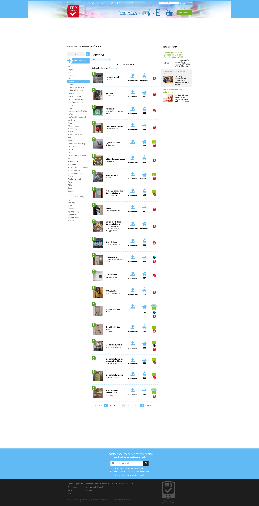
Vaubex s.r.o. (110, 161)
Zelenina (71, 220)
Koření (70, 114)
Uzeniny (71, 209)
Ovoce (70, 152)
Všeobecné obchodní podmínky (97, 484)
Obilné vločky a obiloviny (76, 144)
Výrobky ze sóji (73, 211)
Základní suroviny (74, 217)
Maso (70, 123)
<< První (99, 405)
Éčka (69, 3)
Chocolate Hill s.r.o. (111, 277)
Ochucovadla (72, 146)
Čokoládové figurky (76, 90)
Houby (70, 105)
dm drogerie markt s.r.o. (113, 347)
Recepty (92, 3)
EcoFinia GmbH (110, 145)
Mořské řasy (72, 129)
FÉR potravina (72, 46)
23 (93, 189)
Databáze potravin (80, 3)
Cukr (69, 73)
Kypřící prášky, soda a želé (77, 117)
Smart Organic (110, 178)
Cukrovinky (72, 76)
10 (137, 405)
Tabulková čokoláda (77, 87)
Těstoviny (71, 203)
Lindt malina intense (114, 126)
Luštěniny (71, 120)
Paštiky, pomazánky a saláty (77, 155)
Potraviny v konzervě (75, 173)
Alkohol (70, 67)
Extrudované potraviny (76, 99)
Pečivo (70, 158)
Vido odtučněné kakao (115, 159)
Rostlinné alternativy (75, 179)
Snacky (70, 194)
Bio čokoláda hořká (114, 345)
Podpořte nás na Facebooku (123, 484)
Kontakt (70, 493)
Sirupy (70, 188)
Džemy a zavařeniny (75, 96)
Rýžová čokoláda (113, 143)
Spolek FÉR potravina (133, 3)
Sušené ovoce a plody (76, 197)
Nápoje (70, 141)
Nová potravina (80, 61)
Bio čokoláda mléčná (114, 375)
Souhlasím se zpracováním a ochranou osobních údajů (130, 471)
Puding (70, 176)
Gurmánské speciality (75, 102)
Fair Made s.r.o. (110, 312)
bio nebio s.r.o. (110, 331)
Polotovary (72, 164)
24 (93, 173)
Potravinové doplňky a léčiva (78, 167)
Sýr (69, 200)
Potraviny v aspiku (74, 170)
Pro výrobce (72, 487)
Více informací (184, 12)
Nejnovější (113, 68)
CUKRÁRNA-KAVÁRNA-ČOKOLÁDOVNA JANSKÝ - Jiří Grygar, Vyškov (114, 229)
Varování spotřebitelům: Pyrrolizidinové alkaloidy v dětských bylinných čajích (173, 55)
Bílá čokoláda (111, 242)
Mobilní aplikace (110, 3)
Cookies (89, 490)
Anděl (108, 208)
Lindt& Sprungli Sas (112, 128)
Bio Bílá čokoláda (113, 310)
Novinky (100, 3)
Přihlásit (189, 3)
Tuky (70, 206)
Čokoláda (71, 82)
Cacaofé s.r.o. (110, 96)
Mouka (70, 132)
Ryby (70, 182)
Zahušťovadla (72, 215)
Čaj (69, 79)
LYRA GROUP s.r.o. (111, 195)
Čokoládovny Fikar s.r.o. (113, 210)
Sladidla (70, 191)
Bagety (70, 70)
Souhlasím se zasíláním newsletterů (130, 468)
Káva (70, 108)
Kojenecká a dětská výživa (77, 111)
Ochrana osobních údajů (94, 487)
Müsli (69, 138)
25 (93, 75)
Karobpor (110, 109)
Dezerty (71, 93)
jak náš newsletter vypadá (134, 475)
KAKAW (109, 93)
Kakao (72, 85)
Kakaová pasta (112, 176)
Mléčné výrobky (73, 126)
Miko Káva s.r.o (110, 395)
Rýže (70, 185)
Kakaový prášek (112, 77)
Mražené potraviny (75, 135)
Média (121, 3)
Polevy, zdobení (73, 161)
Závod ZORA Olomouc (113, 244)
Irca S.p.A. (109, 79)
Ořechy (70, 149)
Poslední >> (149, 405)
